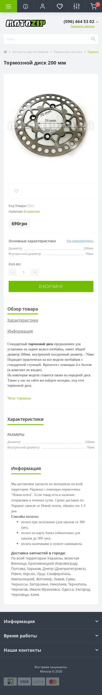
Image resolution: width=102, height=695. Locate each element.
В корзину (51, 286)
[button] (42, 6)
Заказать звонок (83, 26)
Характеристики (22, 320)
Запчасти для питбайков (30, 52)
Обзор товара (22, 309)
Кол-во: (15, 264)
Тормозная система (67, 52)
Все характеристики (80, 241)
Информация (20, 331)
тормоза (24, 398)
